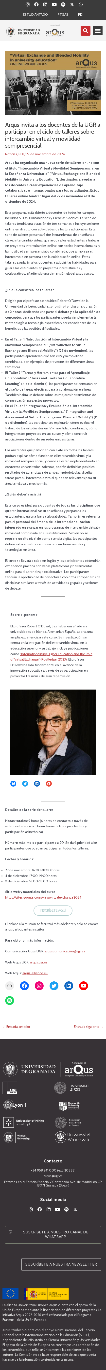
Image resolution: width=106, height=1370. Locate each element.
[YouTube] (83, 985)
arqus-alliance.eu (35, 973)
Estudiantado (35, 14)
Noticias (11, 154)
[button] (98, 30)
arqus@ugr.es (53, 1176)
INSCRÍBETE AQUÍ (53, 910)
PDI (80, 14)
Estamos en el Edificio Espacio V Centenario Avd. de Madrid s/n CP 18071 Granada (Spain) (53, 1183)
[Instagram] (39, 985)
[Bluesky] (13, 784)
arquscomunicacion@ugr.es (65, 951)
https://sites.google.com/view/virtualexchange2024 (43, 897)
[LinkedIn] (37, 784)
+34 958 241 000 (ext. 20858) (53, 1170)
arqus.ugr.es (38, 962)
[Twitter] (25, 784)
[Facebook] (24, 985)
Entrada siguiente (89, 1027)
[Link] (9, 985)
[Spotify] (9, 1000)
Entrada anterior (16, 1027)
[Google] (49, 784)
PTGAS (63, 14)
